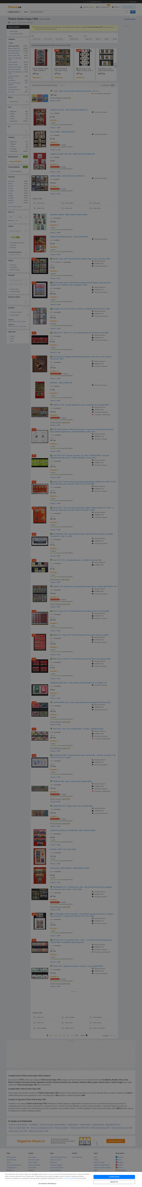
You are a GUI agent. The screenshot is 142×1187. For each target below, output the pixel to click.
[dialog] (71, 1179)
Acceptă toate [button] (114, 1177)
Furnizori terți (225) (69, 1178)
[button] (47, 1182)
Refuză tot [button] (114, 1182)
